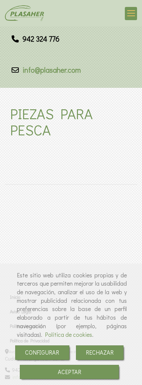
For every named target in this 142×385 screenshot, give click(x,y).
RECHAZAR (100, 352)
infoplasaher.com (51, 70)
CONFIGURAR (42, 352)
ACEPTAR (69, 372)
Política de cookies (68, 334)
